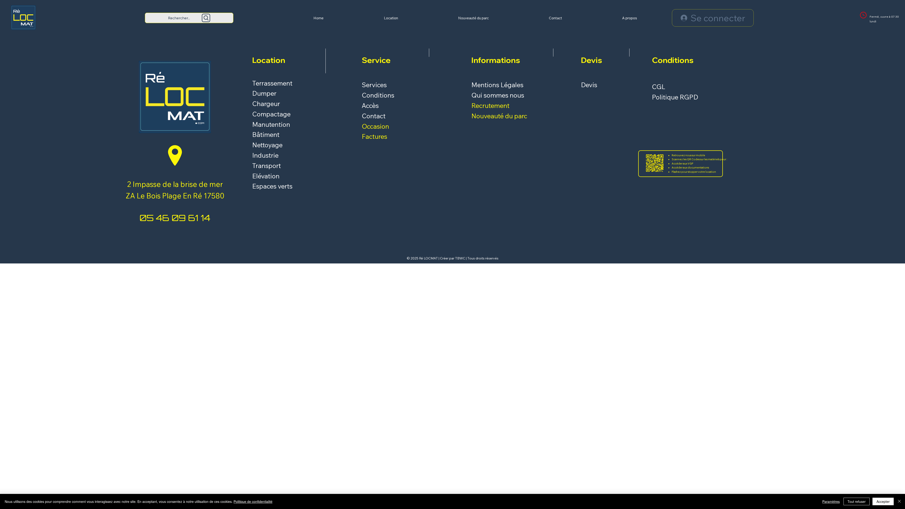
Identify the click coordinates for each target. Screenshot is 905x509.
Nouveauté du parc (499, 116)
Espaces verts (272, 186)
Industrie (265, 155)
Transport (266, 165)
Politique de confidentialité (253, 501)
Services (374, 85)
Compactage (271, 114)
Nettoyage (268, 145)
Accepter (883, 501)
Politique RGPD (675, 97)
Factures (374, 136)
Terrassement (272, 83)
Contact (374, 116)
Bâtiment (266, 134)
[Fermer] (899, 501)
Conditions (378, 95)
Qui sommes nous (497, 95)
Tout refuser (856, 501)
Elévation (266, 176)
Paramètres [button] (831, 501)
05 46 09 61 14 (175, 217)
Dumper (264, 93)
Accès (370, 105)
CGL (658, 86)
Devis (589, 85)
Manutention (271, 124)
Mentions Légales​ (497, 85)
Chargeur (266, 103)
